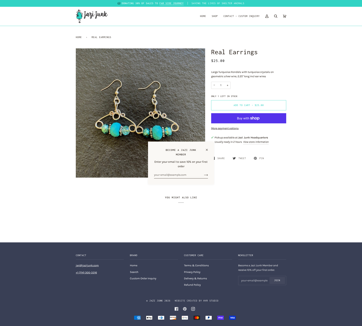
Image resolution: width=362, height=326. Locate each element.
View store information (256, 142)
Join (277, 280)
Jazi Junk (156, 300)
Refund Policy (192, 284)
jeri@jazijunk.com (87, 265)
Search (134, 272)
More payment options (225, 128)
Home (79, 37)
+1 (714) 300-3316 (86, 272)
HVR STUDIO (211, 300)
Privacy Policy (192, 272)
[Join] (203, 175)
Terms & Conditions (196, 265)
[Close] (208, 148)
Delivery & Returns (195, 278)
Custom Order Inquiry (143, 278)
